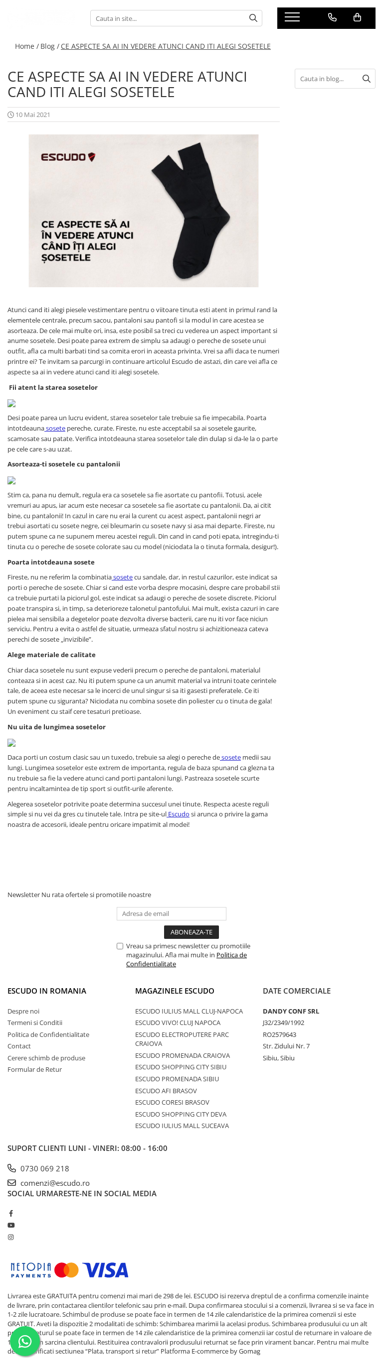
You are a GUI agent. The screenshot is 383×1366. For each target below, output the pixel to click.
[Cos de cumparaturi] (357, 17)
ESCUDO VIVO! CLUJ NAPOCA (177, 1022)
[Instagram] (10, 1237)
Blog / (49, 46)
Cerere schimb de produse (46, 1057)
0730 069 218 (43, 1168)
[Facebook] (10, 1213)
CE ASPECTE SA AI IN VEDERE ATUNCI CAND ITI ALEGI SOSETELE (166, 46)
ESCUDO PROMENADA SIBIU (177, 1078)
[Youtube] (10, 1225)
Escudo (179, 813)
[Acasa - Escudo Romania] (41, 18)
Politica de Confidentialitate (48, 1034)
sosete (55, 428)
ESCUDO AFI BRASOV (166, 1090)
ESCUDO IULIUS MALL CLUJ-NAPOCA (189, 1011)
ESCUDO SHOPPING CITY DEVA (180, 1114)
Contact (19, 1045)
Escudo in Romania (46, 991)
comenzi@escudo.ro (54, 1183)
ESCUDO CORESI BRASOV (172, 1102)
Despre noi (23, 1011)
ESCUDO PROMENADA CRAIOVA (182, 1055)
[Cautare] (253, 18)
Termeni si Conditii (34, 1022)
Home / (27, 46)
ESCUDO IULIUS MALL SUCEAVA (182, 1125)
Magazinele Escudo (174, 991)
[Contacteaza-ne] (332, 17)
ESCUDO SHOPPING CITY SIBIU (180, 1066)
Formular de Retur (34, 1069)
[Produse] (293, 19)
